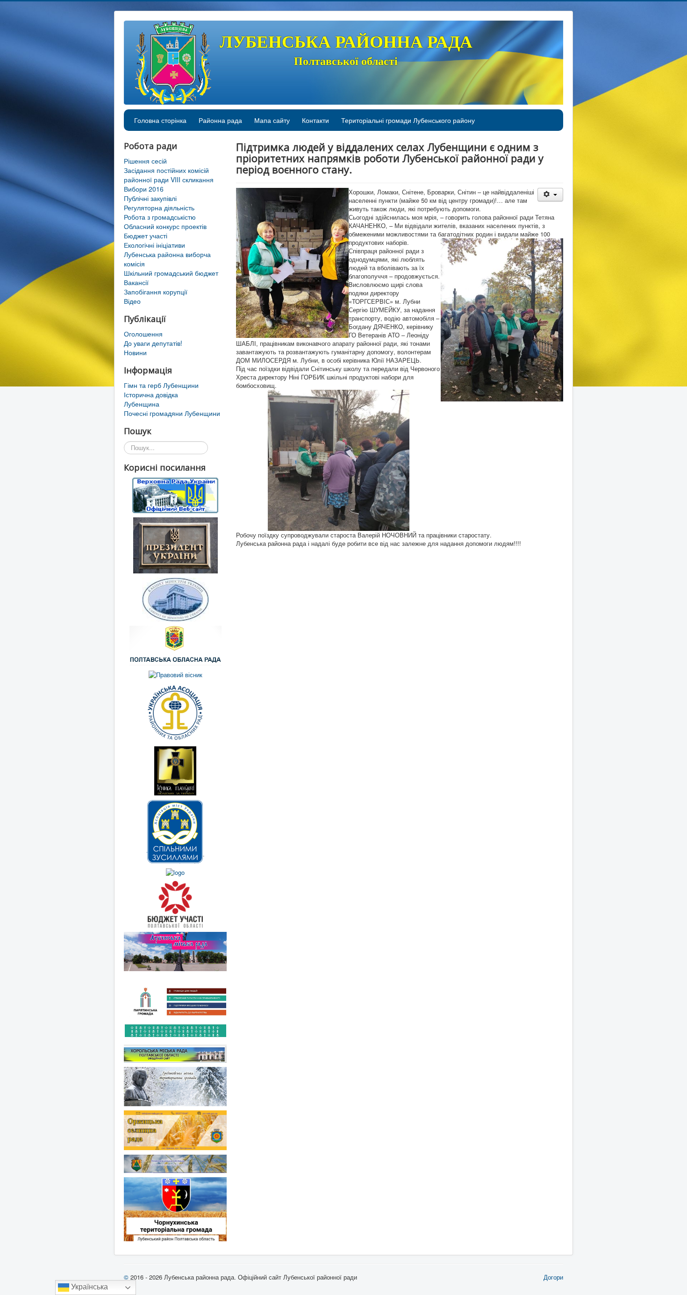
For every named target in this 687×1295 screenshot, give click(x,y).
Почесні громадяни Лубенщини (172, 413)
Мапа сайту (272, 120)
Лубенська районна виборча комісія (167, 259)
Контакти (315, 120)
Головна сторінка (160, 120)
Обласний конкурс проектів (165, 226)
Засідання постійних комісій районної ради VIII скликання (169, 174)
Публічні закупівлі (150, 198)
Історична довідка (151, 394)
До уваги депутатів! (153, 343)
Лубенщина (141, 403)
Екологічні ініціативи (154, 245)
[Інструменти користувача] (550, 194)
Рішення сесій (145, 160)
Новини (135, 352)
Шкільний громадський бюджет (171, 273)
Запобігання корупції (155, 291)
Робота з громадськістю (160, 217)
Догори (553, 1277)
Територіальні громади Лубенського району (408, 120)
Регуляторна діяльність (159, 207)
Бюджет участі (145, 235)
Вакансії (136, 282)
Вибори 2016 (144, 188)
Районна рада (220, 120)
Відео (132, 301)
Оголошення (143, 333)
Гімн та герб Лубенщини (161, 385)
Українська (88, 1287)
